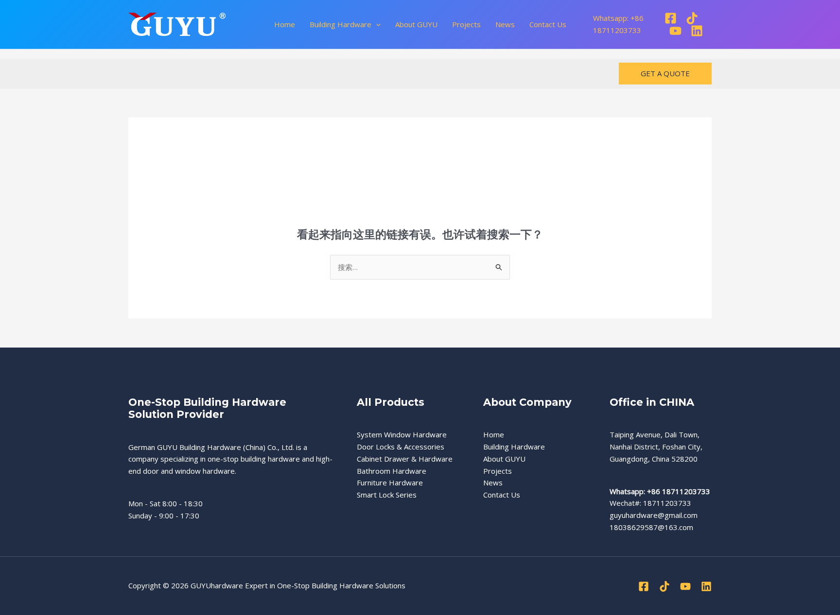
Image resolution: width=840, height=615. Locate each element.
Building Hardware (514, 446)
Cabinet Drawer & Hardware (405, 459)
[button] (376, 24)
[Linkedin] (697, 31)
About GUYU (416, 24)
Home (284, 24)
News (505, 24)
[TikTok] (692, 18)
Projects (466, 24)
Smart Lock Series (387, 494)
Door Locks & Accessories (400, 446)
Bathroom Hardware (391, 471)
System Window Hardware (402, 434)
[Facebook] (671, 18)
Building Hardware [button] (340, 24)
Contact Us (547, 24)
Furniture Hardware (390, 482)
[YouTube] (675, 31)
